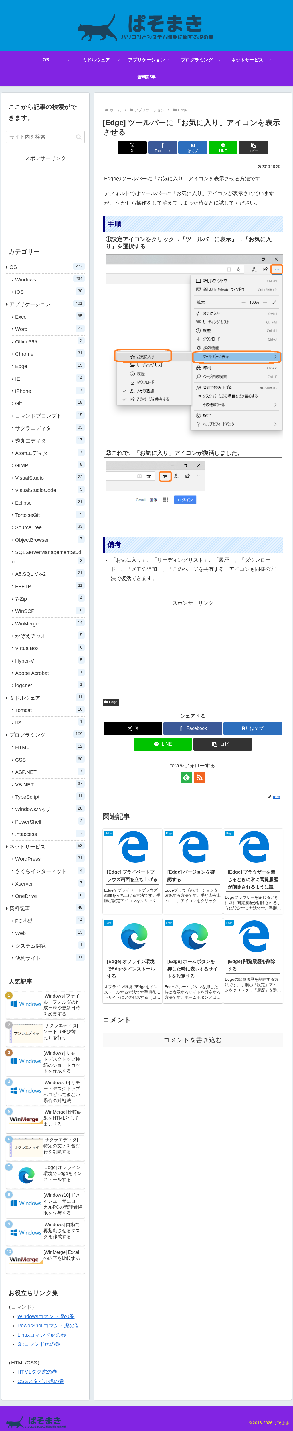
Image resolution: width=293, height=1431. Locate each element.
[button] (253, 147)
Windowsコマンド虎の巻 (45, 1316)
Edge (113, 702)
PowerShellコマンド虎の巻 (48, 1325)
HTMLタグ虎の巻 (37, 1372)
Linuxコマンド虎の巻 (41, 1335)
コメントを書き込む (192, 1040)
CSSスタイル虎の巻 (40, 1381)
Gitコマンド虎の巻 (38, 1344)
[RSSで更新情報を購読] (199, 777)
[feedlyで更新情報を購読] (186, 777)
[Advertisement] (193, 648)
